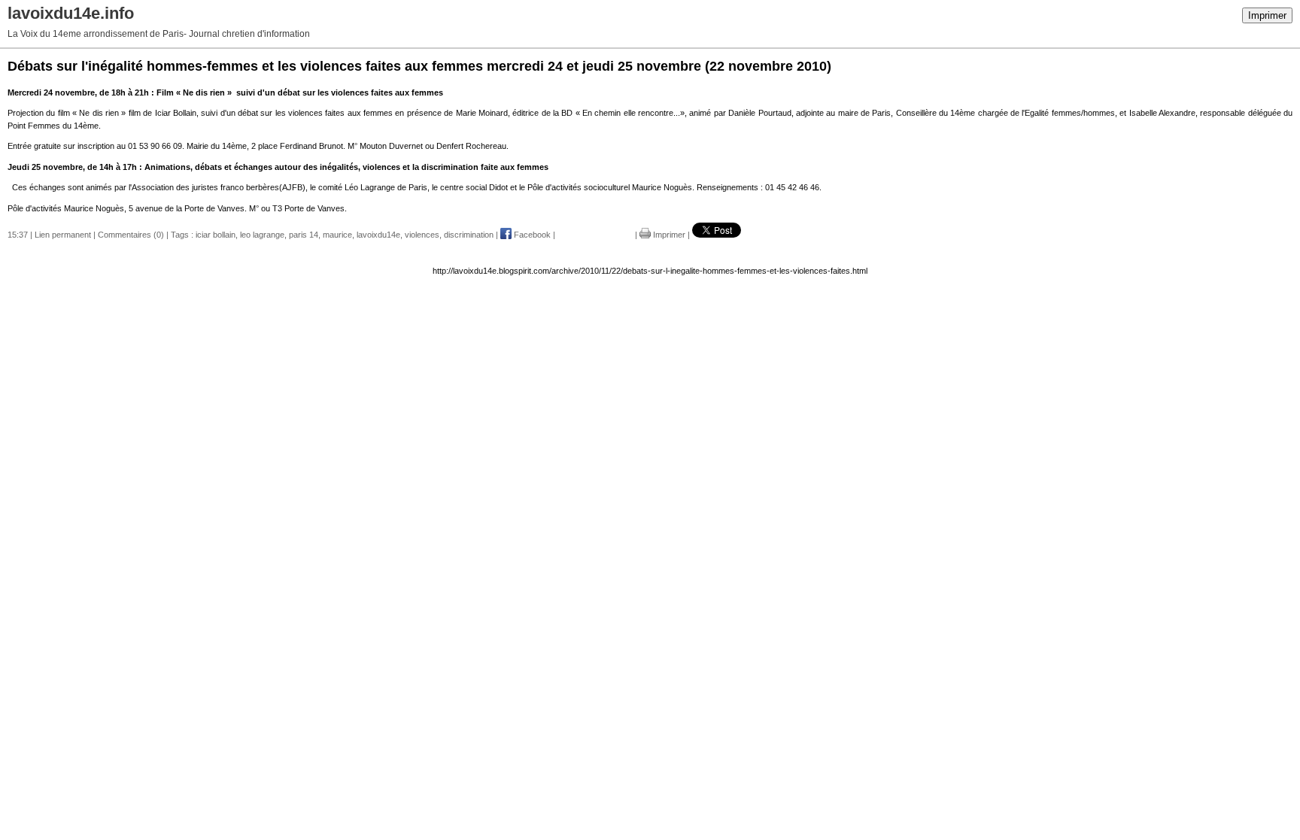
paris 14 (303, 234)
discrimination (469, 234)
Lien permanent (63, 234)
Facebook (531, 234)
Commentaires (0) (131, 234)
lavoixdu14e (378, 234)
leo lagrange (262, 234)
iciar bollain (215, 234)
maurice (337, 234)
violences (422, 234)
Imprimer (1267, 15)
